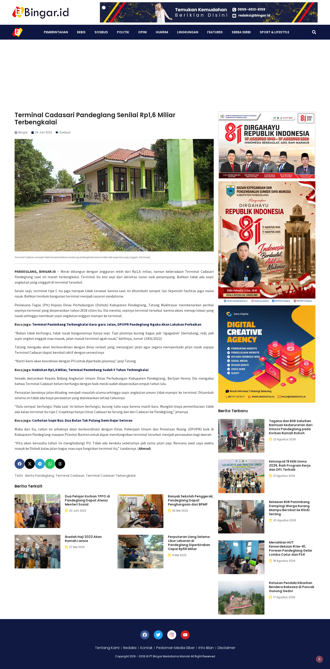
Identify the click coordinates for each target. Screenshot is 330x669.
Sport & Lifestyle (274, 32)
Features (215, 32)
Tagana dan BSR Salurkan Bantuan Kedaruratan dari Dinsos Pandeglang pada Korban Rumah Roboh (290, 427)
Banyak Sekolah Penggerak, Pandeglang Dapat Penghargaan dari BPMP (190, 500)
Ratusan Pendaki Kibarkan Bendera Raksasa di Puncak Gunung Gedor (291, 587)
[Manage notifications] (319, 659)
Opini (142, 32)
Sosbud (101, 32)
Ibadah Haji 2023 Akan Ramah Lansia (83, 539)
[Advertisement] (165, 73)
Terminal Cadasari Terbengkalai (111, 475)
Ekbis (81, 32)
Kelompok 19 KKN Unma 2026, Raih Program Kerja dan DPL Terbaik (289, 465)
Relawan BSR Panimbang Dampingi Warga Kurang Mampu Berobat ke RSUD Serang (289, 508)
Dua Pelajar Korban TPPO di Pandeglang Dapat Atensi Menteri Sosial (87, 500)
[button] (314, 32)
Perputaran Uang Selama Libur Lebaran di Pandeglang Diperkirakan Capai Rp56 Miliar (189, 543)
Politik (123, 32)
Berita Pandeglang (39, 475)
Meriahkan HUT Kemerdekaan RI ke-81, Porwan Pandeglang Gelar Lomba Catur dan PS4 (290, 548)
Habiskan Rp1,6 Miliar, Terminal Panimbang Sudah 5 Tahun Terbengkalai (90, 369)
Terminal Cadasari (69, 475)
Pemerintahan (56, 32)
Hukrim (162, 32)
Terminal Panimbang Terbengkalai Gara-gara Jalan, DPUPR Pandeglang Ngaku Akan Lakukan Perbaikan (116, 324)
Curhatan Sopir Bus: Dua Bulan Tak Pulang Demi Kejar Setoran (82, 420)
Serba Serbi (241, 32)
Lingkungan (187, 32)
